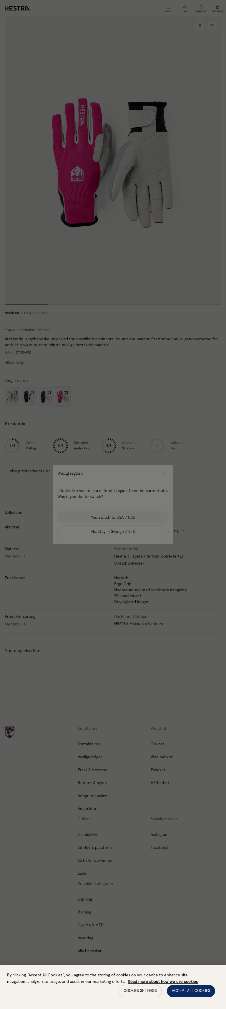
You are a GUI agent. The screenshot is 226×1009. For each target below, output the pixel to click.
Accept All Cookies (191, 991)
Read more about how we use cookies (163, 982)
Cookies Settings (140, 991)
